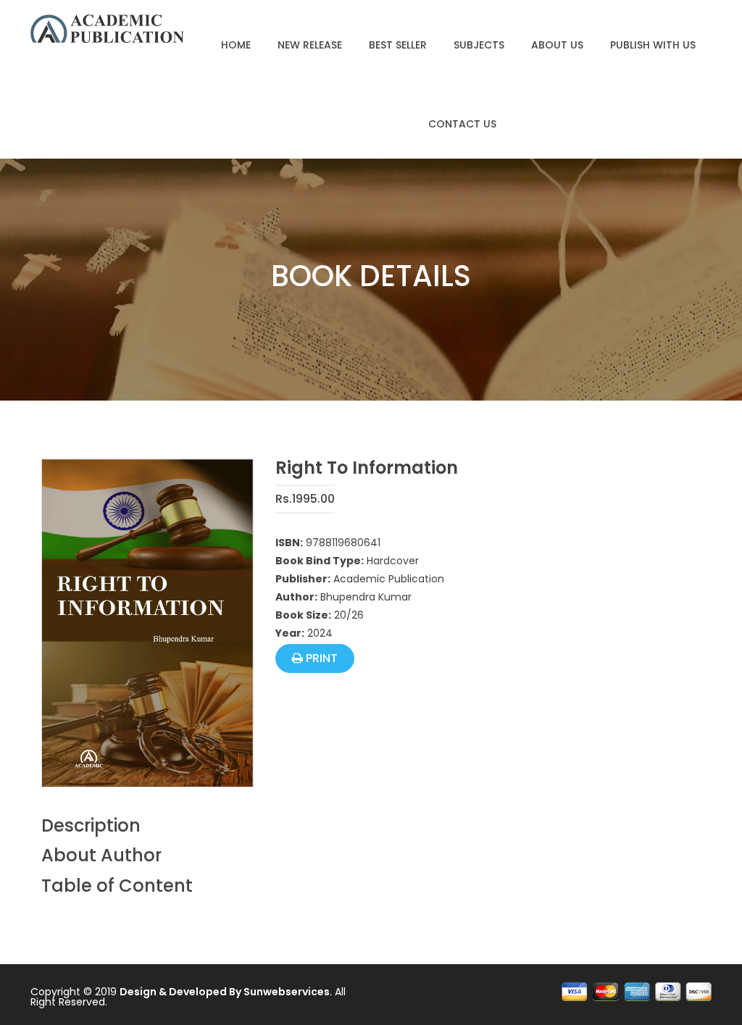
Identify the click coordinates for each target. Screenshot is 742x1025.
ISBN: (289, 542)
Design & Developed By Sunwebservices (225, 991)
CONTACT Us (462, 124)
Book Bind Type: (319, 560)
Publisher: (302, 579)
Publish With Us (653, 45)
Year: (289, 633)
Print (320, 658)
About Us (557, 45)
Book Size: (303, 615)
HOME (236, 45)
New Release (310, 45)
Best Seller (398, 45)
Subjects (479, 45)
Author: (296, 597)
